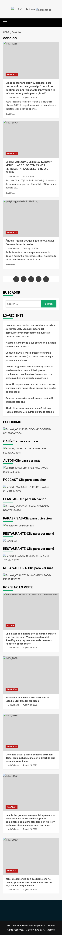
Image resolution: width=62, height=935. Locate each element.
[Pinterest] (46, 279)
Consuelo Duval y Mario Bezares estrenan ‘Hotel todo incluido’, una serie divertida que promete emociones (29, 357)
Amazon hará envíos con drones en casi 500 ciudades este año (29, 400)
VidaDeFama (13, 98)
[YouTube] (38, 279)
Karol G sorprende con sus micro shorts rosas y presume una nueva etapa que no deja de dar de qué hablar (31, 388)
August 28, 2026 (30, 705)
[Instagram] (31, 279)
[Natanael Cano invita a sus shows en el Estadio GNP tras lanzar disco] (31, 674)
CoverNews (32, 929)
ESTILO (10, 625)
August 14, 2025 (30, 98)
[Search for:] (23, 303)
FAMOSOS (12, 74)
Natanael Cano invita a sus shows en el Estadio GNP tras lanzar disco (31, 345)
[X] (24, 279)
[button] (6, 22)
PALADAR (11, 807)
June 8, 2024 (28, 176)
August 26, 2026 (30, 829)
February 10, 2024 (30, 248)
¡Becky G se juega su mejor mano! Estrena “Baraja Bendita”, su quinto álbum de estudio (30, 410)
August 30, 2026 (30, 648)
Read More (10, 114)
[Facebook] (16, 279)
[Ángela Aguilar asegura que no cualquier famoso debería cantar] (31, 218)
